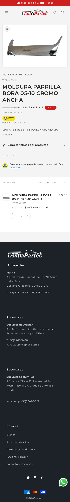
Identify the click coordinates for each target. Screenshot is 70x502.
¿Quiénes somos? (17, 456)
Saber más (15, 167)
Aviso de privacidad (18, 442)
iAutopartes (39, 498)
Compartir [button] (12, 155)
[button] (6, 12)
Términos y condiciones (21, 449)
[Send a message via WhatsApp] (63, 482)
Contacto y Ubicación (20, 464)
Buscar (11, 434)
